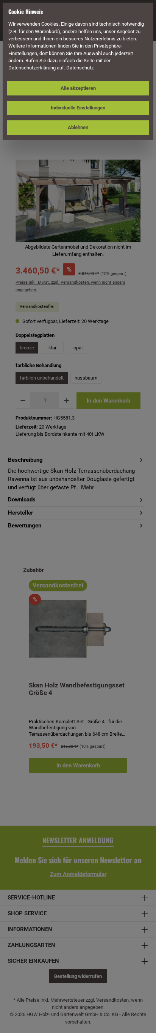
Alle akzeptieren (78, 88)
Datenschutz (80, 68)
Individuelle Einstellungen (78, 108)
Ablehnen (78, 127)
